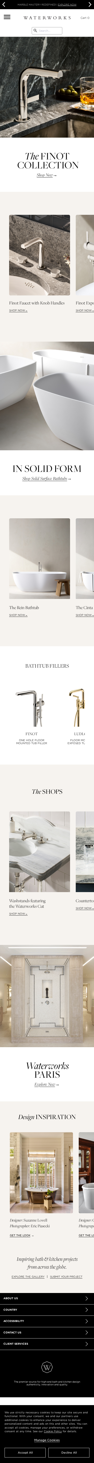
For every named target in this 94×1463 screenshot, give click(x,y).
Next (89, 4)
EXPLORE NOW (67, 4)
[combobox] (47, 30)
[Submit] (35, 30)
